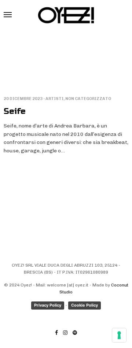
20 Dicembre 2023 (23, 98)
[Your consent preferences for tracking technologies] (119, 335)
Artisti (54, 98)
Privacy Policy (47, 305)
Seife (15, 111)
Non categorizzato (88, 98)
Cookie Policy (84, 305)
